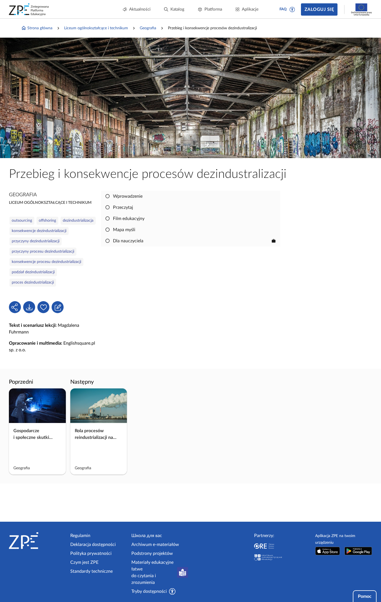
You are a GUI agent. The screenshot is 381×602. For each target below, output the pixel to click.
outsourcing (22, 221)
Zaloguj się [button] (319, 9)
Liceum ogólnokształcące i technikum (96, 28)
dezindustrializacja (78, 221)
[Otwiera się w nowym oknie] (327, 551)
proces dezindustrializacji (33, 282)
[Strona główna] (37, 540)
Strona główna (39, 28)
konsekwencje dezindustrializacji (39, 231)
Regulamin (80, 535)
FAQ (283, 9)
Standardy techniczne (91, 571)
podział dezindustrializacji (33, 272)
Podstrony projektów (152, 553)
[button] (292, 9)
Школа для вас (146, 535)
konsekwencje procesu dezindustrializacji (46, 262)
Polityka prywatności (91, 553)
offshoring (47, 221)
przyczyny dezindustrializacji (35, 241)
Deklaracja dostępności (93, 544)
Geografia (148, 28)
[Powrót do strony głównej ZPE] (29, 9)
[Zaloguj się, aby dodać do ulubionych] (43, 307)
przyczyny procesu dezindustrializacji (43, 251)
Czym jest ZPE (84, 562)
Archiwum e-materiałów (155, 544)
